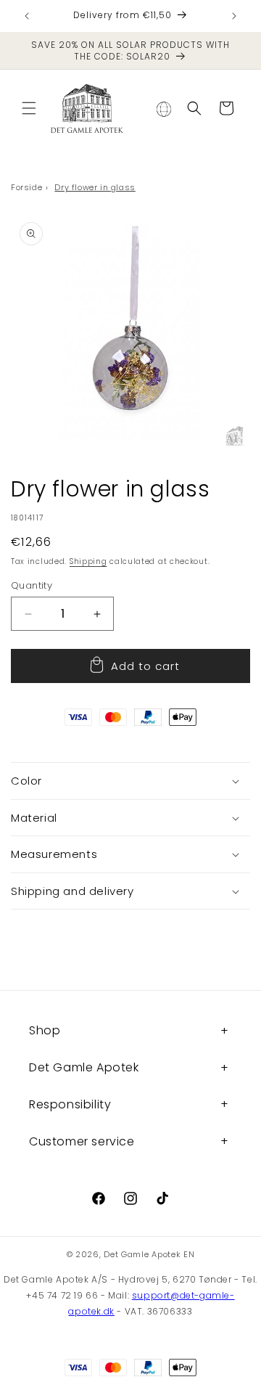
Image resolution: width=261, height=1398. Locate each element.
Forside (26, 187)
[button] (29, 108)
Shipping (88, 561)
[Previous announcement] (27, 16)
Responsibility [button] (70, 1104)
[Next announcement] (234, 16)
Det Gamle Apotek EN (149, 1254)
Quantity (31, 585)
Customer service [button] (82, 1141)
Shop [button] (44, 1030)
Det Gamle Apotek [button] (84, 1067)
